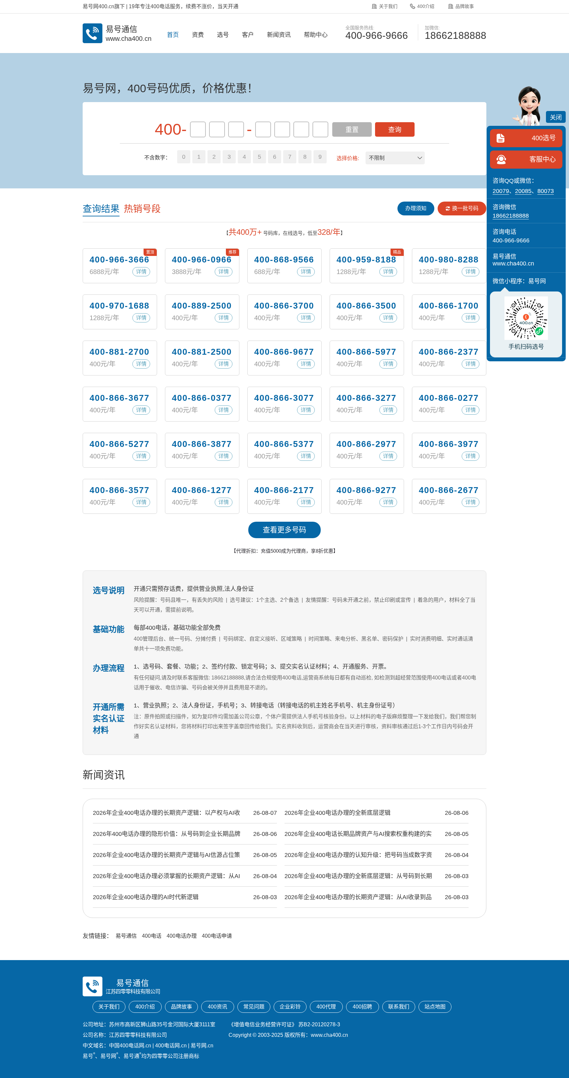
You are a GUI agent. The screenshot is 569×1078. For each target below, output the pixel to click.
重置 (352, 129)
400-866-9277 (366, 490)
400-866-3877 (202, 444)
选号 (223, 35)
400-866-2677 (449, 490)
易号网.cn (202, 1045)
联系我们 (398, 1006)
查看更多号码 (284, 530)
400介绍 (425, 6)
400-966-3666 (119, 259)
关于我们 (388, 6)
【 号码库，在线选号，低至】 (284, 232)
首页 (173, 35)
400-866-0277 (449, 398)
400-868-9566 (284, 259)
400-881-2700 (119, 351)
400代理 (326, 1006)
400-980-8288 (449, 259)
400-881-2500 (202, 351)
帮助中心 (316, 35)
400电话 (151, 936)
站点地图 (435, 1006)
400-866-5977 (366, 351)
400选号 (544, 138)
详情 (141, 271)
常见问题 (253, 1006)
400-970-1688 (119, 305)
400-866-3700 (284, 305)
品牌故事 (464, 6)
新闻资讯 (279, 35)
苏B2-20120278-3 (319, 1024)
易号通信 (126, 936)
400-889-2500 (202, 305)
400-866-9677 (284, 351)
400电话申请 (217, 936)
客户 (248, 35)
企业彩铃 (290, 1006)
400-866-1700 (449, 305)
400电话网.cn (171, 1045)
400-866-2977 (366, 444)
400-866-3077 (284, 398)
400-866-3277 (366, 398)
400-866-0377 (202, 398)
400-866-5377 (284, 444)
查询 (394, 129)
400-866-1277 (202, 490)
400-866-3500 (366, 305)
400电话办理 (182, 936)
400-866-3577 (119, 490)
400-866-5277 (119, 444)
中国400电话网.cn (130, 1045)
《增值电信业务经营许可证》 (263, 1024)
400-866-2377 (449, 351)
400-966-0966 (202, 259)
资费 (198, 35)
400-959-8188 (366, 259)
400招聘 (362, 1006)
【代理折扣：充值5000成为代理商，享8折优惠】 (284, 551)
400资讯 (217, 1006)
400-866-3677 (119, 398)
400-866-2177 (284, 490)
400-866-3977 (449, 444)
